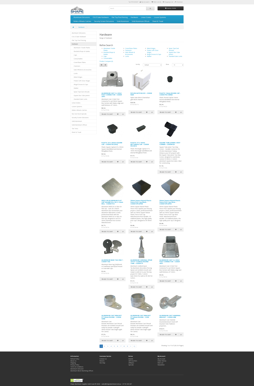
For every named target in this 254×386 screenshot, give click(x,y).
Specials (131, 365)
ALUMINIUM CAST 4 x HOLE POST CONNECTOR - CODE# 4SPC (169, 261)
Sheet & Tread (157, 21)
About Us (73, 361)
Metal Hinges (151, 48)
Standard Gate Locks (175, 56)
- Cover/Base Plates (79, 62)
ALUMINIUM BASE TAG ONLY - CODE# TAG (113, 261)
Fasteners (128, 50)
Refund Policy (74, 359)
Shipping (73, 363)
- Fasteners (76, 66)
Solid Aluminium (123, 21)
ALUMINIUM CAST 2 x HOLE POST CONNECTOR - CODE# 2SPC (112, 94)
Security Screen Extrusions (104, 21)
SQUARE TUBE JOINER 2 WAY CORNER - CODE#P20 (169, 143)
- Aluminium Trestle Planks (81, 48)
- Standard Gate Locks (79, 99)
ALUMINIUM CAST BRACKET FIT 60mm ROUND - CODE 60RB (140, 317)
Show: (167, 64)
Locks (127, 56)
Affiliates (131, 363)
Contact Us (103, 359)
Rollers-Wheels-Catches (82, 21)
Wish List (160, 363)
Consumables (107, 58)
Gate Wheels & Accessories (130, 53)
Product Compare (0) (106, 61)
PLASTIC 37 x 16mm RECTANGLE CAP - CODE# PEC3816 (139, 144)
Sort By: (138, 64)
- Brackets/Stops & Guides (81, 51)
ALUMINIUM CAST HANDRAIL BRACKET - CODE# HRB (170, 316)
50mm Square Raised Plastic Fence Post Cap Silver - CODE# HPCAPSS (169, 202)
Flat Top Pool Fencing (120, 17)
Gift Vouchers (132, 361)
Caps (105, 56)
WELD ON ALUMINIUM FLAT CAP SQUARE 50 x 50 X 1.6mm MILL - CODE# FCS (112, 202)
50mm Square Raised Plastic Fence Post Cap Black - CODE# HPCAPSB (140, 202)
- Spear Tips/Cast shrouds (80, 92)
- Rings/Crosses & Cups (80, 84)
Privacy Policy (74, 365)
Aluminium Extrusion (77, 369)
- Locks (75, 73)
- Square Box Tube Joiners (81, 95)
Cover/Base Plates (131, 48)
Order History (162, 361)
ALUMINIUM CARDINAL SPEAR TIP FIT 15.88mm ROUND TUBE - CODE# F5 (141, 261)
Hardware (134, 17)
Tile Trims (75, 128)
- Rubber (75, 88)
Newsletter (161, 365)
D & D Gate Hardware (101, 17)
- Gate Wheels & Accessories (81, 70)
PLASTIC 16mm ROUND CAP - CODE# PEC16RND (170, 94)
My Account (161, 359)
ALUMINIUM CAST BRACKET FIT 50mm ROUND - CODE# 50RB (112, 317)
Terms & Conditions (76, 367)
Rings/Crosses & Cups (154, 54)
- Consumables (77, 59)
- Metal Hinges (77, 77)
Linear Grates (146, 17)
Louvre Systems (160, 17)
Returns (102, 361)
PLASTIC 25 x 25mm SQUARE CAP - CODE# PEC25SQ (112, 143)
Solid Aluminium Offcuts (140, 21)
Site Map (102, 363)
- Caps (74, 55)
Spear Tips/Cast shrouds (174, 49)
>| (134, 346)
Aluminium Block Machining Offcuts (81, 371)
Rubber (149, 56)
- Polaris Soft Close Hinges (81, 81)
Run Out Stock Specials (79, 114)
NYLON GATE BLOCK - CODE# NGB (141, 94)
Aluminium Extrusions (82, 17)
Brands (130, 359)
